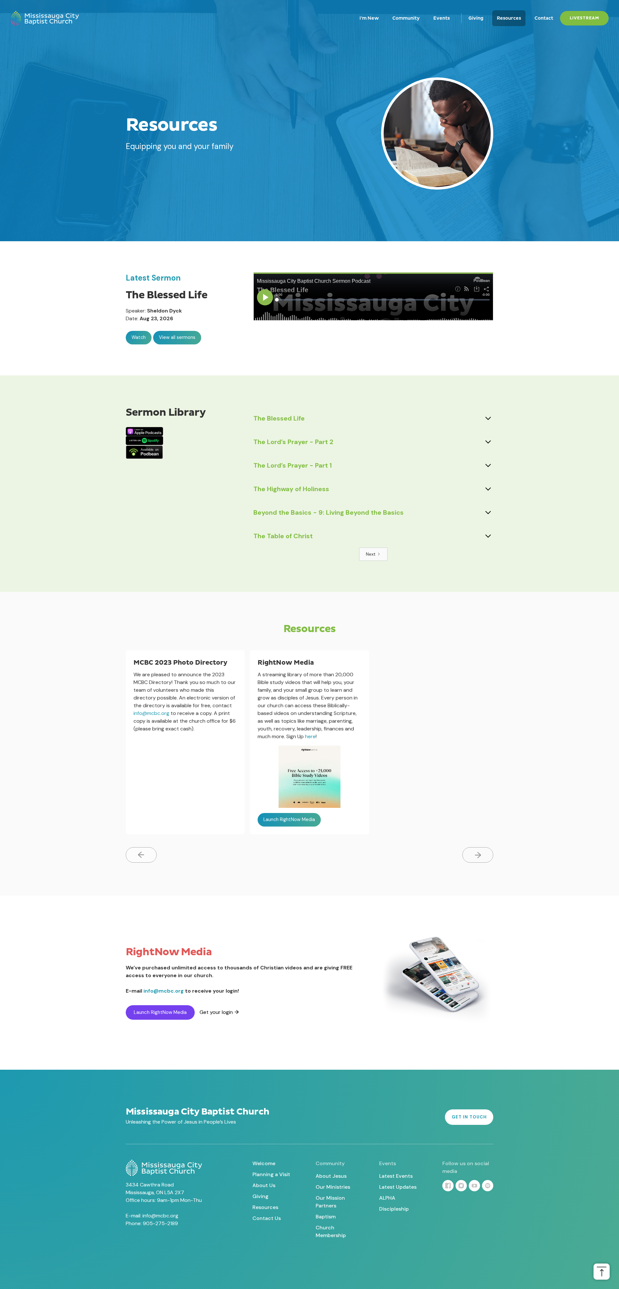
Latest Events (396, 1176)
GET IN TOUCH (469, 1117)
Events (441, 18)
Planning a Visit (271, 1174)
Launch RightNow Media (289, 819)
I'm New (369, 18)
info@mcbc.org (151, 713)
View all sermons (177, 337)
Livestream (584, 18)
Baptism (326, 1216)
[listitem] (185, 742)
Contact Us (266, 1218)
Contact (544, 18)
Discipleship (394, 1208)
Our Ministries (333, 1187)
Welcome (263, 1163)
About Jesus (331, 1176)
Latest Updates (398, 1187)
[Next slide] (477, 855)
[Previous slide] (141, 855)
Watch (139, 337)
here (310, 736)
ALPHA (387, 1198)
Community (406, 18)
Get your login (216, 1012)
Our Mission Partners (330, 1202)
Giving (475, 18)
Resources (509, 18)
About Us (263, 1185)
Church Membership (331, 1231)
